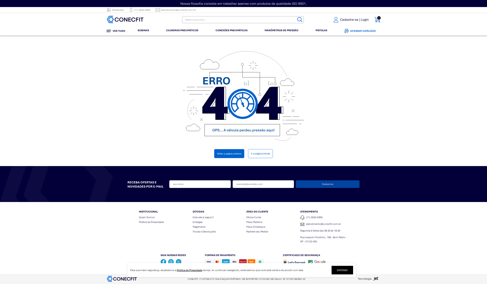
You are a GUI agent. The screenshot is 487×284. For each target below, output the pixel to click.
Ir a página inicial (260, 153)
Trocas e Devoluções (204, 231)
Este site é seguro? (203, 217)
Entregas (198, 222)
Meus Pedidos (254, 222)
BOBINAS (143, 30)
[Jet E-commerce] (368, 279)
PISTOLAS (321, 30)
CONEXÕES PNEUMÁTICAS (231, 30)
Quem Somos (147, 217)
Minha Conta (253, 217)
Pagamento (199, 226)
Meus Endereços (255, 226)
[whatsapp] (178, 262)
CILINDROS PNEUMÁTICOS (182, 30)
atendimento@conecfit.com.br (178, 10)
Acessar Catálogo (363, 31)
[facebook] (163, 262)
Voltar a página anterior (229, 153)
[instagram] (171, 262)
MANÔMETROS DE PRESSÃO (281, 30)
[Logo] (130, 20)
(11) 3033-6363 (142, 10)
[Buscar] (300, 19)
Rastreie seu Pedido (257, 231)
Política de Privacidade (151, 222)
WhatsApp (118, 10)
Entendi (342, 270)
